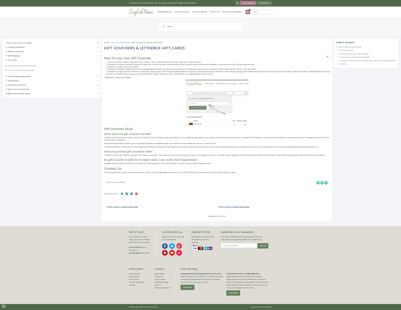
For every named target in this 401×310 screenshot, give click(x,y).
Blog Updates (134, 276)
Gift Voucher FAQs (346, 50)
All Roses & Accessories (231, 12)
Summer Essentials (164, 12)
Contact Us (264, 3)
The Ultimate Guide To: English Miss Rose (243, 274)
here (316, 147)
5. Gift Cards (123, 42)
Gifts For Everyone (199, 12)
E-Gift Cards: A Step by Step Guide (122, 207)
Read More (187, 287)
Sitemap (132, 285)
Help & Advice (248, 3)
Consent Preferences (151, 307)
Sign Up (263, 246)
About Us (158, 285)
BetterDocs (222, 216)
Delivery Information (162, 288)
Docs (114, 42)
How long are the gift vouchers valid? (355, 57)
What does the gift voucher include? (355, 54)
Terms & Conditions (136, 282)
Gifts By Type (215, 12)
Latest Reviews (134, 274)
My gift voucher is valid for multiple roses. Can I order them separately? (368, 61)
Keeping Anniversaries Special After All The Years (201, 274)
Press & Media (160, 279)
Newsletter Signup (161, 282)
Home (106, 42)
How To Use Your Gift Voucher (350, 47)
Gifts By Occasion (182, 12)
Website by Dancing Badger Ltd (261, 307)
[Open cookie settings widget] (3, 306)
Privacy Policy (134, 279)
